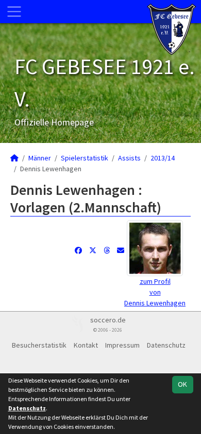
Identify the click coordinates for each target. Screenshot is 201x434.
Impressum (122, 345)
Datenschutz (166, 345)
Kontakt (86, 345)
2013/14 (162, 157)
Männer (39, 157)
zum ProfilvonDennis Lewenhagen (155, 292)
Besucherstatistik (39, 345)
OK (182, 384)
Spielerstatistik (84, 157)
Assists (129, 157)
